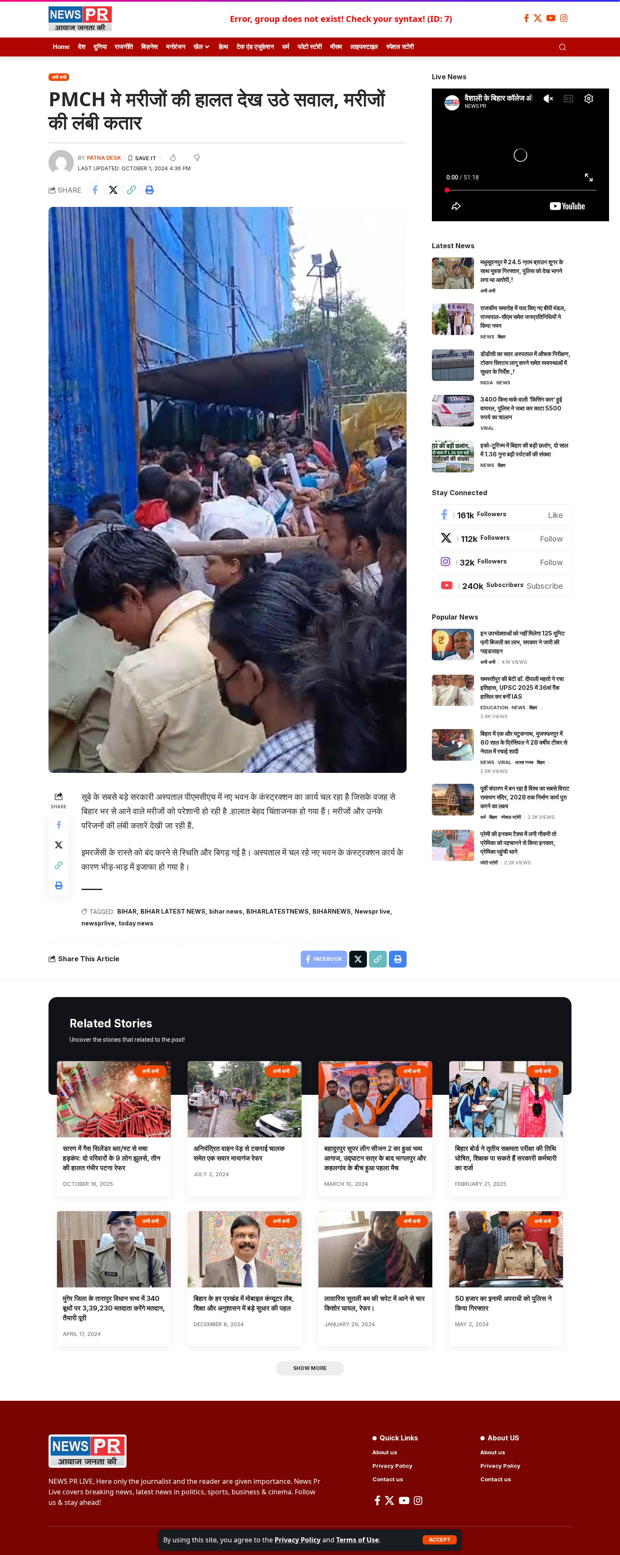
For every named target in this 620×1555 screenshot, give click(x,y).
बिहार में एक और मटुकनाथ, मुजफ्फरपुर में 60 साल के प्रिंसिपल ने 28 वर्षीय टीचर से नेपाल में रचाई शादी (523, 742)
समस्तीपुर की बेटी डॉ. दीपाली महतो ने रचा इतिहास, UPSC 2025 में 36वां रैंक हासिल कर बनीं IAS (522, 688)
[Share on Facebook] (94, 190)
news (487, 337)
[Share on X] (113, 190)
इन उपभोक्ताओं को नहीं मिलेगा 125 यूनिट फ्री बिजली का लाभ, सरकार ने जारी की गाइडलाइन (522, 642)
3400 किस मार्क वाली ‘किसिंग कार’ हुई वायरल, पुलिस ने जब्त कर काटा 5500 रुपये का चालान (521, 408)
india (486, 383)
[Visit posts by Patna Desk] (61, 162)
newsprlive (98, 923)
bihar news (226, 911)
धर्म (483, 817)
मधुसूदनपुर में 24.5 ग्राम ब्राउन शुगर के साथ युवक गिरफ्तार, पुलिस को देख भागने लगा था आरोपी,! (521, 270)
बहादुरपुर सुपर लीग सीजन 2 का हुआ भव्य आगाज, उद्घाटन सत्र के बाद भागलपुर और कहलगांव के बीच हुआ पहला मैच (375, 1158)
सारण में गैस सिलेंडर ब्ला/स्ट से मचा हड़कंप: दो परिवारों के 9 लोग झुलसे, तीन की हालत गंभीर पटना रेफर (111, 1158)
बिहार (502, 337)
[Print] (149, 190)
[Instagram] (564, 18)
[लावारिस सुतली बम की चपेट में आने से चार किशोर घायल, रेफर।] (375, 1249)
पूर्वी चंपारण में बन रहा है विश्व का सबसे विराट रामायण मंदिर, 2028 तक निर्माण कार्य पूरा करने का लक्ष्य (524, 797)
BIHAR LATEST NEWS (172, 911)
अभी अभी (59, 77)
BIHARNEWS (332, 911)
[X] (537, 18)
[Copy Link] (131, 190)
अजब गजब (524, 762)
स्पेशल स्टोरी (511, 817)
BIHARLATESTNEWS (277, 911)
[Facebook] (526, 18)
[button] (440, 1539)
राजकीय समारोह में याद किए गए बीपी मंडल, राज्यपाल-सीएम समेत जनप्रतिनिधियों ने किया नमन (523, 316)
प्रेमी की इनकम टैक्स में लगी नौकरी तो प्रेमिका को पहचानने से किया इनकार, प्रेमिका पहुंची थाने (518, 843)
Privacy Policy (298, 1539)
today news (136, 923)
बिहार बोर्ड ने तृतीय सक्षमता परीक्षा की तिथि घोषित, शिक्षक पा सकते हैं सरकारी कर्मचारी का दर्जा (506, 1158)
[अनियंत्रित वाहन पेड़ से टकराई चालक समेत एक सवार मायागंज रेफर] (245, 1099)
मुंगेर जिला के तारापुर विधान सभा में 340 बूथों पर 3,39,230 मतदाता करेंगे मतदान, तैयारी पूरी (114, 1308)
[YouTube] (551, 18)
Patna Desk (104, 158)
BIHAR (127, 911)
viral (487, 428)
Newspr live (372, 911)
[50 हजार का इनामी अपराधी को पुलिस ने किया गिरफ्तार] (506, 1249)
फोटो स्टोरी (489, 863)
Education (494, 708)
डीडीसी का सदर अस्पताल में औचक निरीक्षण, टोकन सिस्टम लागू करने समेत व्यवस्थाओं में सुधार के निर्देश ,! (525, 362)
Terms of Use (357, 1539)
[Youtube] (502, 586)
